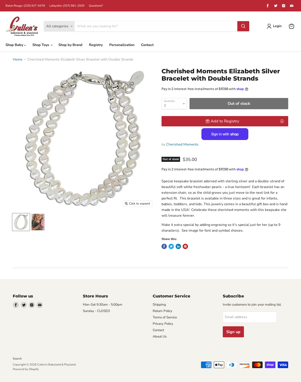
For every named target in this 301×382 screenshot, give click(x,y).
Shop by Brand (70, 44)
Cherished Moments (182, 144)
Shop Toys (41, 44)
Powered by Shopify (26, 369)
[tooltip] (282, 120)
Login (277, 26)
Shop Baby (15, 44)
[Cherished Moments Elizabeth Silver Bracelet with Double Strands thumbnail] (21, 222)
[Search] (243, 26)
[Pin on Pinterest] (185, 246)
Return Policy (162, 311)
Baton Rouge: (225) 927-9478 (25, 5)
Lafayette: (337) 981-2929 (66, 5)
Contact (147, 44)
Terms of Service (165, 317)
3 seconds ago (225, 121)
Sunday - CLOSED (96, 311)
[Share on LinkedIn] (178, 246)
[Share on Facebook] (164, 246)
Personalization (121, 44)
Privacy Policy (163, 323)
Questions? (96, 5)
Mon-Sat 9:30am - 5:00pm (102, 304)
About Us (160, 336)
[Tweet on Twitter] (171, 246)
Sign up (233, 331)
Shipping (159, 304)
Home (17, 59)
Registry (96, 44)
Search (17, 359)
